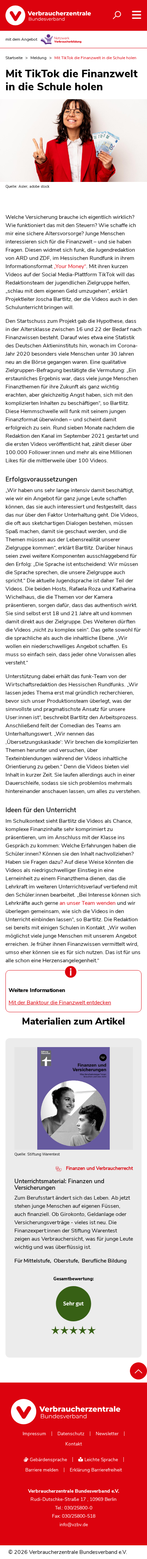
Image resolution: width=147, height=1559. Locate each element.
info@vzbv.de (73, 1524)
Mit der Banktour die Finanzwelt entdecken (60, 1002)
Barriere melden (41, 1470)
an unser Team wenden (87, 903)
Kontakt (73, 1444)
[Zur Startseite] (44, 15)
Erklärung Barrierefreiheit (96, 1470)
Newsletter (107, 1433)
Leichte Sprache (100, 1459)
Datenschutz (70, 1433)
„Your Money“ (70, 266)
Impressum (34, 1433)
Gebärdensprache (47, 1459)
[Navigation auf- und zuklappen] (137, 15)
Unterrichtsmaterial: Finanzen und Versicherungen (59, 1184)
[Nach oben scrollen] (138, 1370)
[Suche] (117, 15)
